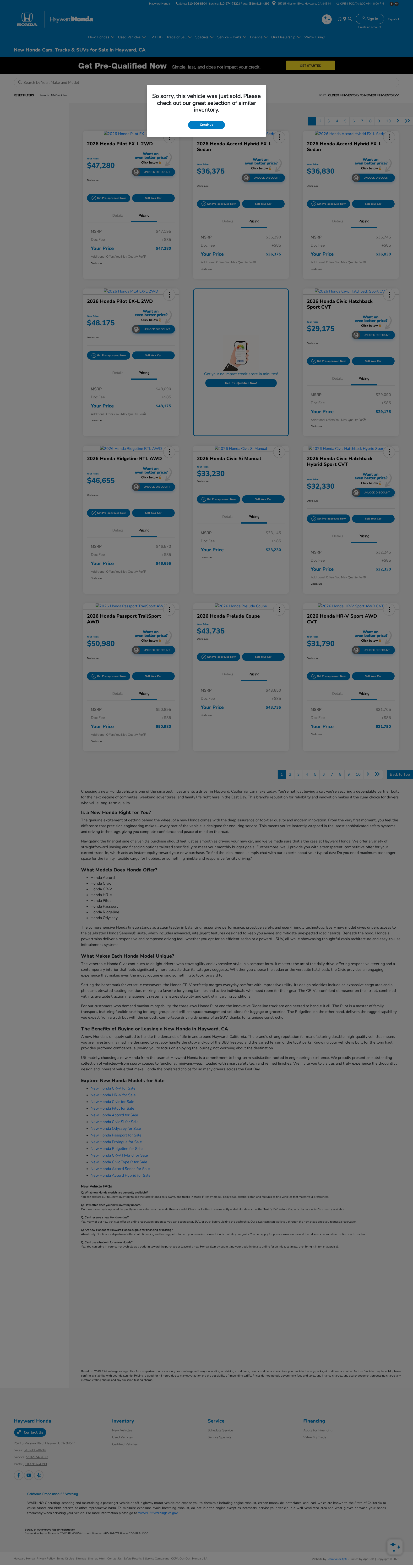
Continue (206, 125)
